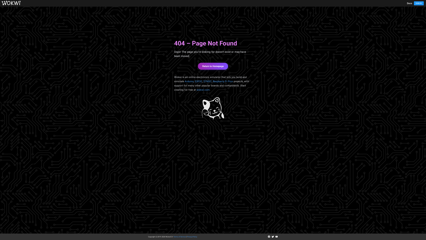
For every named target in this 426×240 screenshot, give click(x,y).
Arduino (189, 81)
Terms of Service (180, 237)
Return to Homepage (213, 66)
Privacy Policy (192, 237)
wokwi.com (203, 89)
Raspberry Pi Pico (223, 81)
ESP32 (198, 81)
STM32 (207, 81)
